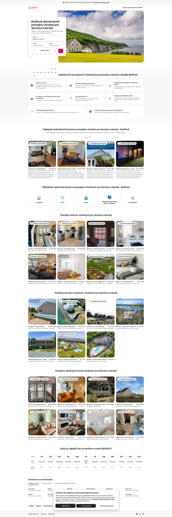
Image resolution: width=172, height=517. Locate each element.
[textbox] (39, 45)
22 (52, 69)
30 (55, 72)
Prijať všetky (65, 506)
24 (34, 72)
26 (41, 72)
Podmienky (51, 514)
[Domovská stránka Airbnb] (32, 7)
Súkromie (43, 514)
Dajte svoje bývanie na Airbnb (133, 7)
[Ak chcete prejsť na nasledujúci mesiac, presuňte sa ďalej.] (55, 50)
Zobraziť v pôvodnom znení (101, 2)
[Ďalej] (89, 137)
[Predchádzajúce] (82, 137)
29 (52, 72)
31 (34, 76)
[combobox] (47, 39)
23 (55, 69)
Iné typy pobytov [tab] (47, 483)
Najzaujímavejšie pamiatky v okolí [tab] (65, 483)
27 (44, 72)
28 (48, 72)
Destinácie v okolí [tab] (33, 483)
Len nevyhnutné (86, 506)
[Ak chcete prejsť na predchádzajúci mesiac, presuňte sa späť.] (34, 50)
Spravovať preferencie (106, 506)
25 (37, 72)
